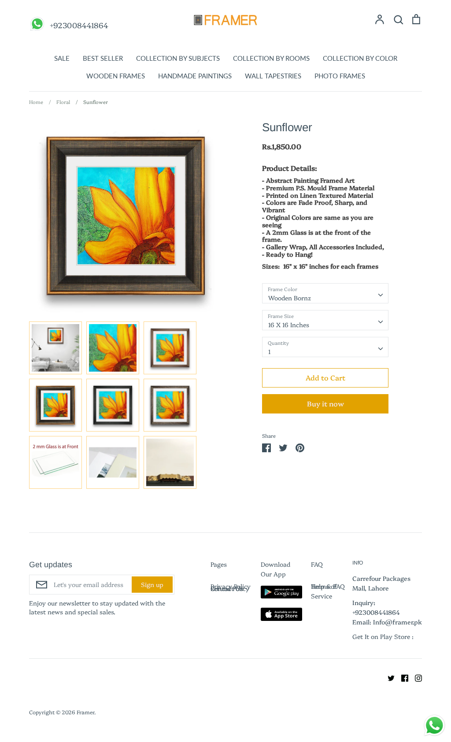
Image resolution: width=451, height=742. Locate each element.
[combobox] (325, 293)
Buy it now (325, 403)
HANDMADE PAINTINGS (195, 76)
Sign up (152, 584)
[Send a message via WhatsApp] (434, 725)
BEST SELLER (103, 58)
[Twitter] (388, 676)
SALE (62, 58)
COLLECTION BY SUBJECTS (178, 58)
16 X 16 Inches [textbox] (288, 324)
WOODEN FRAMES (115, 76)
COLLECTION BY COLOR (360, 58)
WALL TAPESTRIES (273, 76)
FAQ (317, 564)
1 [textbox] (269, 351)
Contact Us (227, 588)
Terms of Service (324, 591)
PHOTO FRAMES (339, 76)
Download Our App (275, 569)
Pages (219, 564)
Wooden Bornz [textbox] (289, 297)
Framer (85, 712)
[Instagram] (415, 676)
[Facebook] (401, 676)
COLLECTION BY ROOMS (271, 58)
